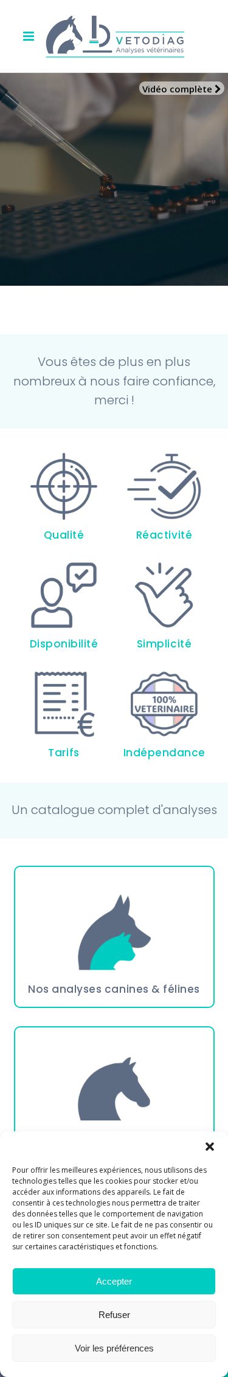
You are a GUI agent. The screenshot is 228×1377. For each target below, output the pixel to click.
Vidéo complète (178, 89)
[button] (210, 1147)
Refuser (114, 1315)
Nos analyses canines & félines (113, 989)
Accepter (114, 1281)
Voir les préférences (114, 1348)
